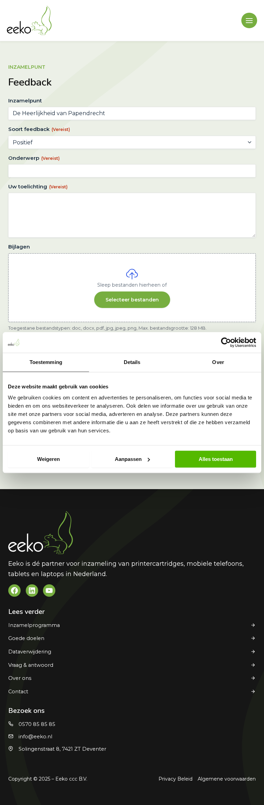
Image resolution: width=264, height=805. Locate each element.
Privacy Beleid (175, 779)
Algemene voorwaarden (227, 779)
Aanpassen (128, 459)
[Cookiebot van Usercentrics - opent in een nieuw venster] (226, 342)
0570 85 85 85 (37, 724)
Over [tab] (218, 362)
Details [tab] (132, 362)
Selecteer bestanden (132, 300)
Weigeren (48, 459)
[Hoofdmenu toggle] (249, 21)
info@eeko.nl (35, 737)
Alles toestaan (216, 459)
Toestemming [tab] (46, 362)
